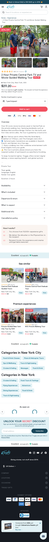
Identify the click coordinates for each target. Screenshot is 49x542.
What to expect (8, 205)
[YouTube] (38, 453)
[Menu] (2, 7)
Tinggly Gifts (6, 487)
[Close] (40, 527)
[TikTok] (42, 453)
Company (5, 473)
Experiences (12, 18)
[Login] (46, 7)
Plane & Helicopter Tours (34, 358)
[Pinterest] (46, 453)
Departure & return (9, 198)
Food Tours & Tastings (29, 380)
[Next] (46, 41)
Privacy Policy (5, 437)
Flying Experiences (10, 385)
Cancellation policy (9, 218)
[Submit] (3, 12)
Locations (5, 478)
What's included (8, 192)
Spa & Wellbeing (9, 363)
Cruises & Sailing (9, 368)
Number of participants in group (11, 97)
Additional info (7, 211)
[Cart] (42, 7)
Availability (6, 185)
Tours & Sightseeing (28, 363)
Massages (24, 368)
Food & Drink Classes (11, 358)
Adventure (26, 385)
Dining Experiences (10, 390)
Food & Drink (38, 368)
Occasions (5, 483)
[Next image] (46, 63)
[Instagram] (34, 453)
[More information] (26, 71)
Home (3, 18)
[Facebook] (30, 453)
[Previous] (2, 412)
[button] (43, 536)
